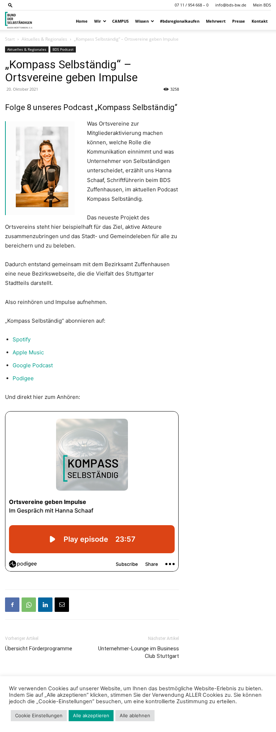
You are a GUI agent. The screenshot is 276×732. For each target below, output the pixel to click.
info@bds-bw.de (230, 5)
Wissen (142, 21)
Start (10, 39)
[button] (10, 5)
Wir (97, 21)
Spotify (22, 339)
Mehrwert (216, 21)
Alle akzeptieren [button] (91, 715)
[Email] (62, 604)
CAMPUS (120, 21)
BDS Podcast (63, 49)
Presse (238, 21)
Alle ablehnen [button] (135, 715)
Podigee (23, 378)
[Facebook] (12, 604)
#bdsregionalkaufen (179, 21)
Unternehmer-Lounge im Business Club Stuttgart (138, 652)
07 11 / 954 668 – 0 (191, 5)
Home (82, 21)
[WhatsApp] (29, 604)
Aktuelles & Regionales (44, 39)
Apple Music (28, 352)
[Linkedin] (45, 604)
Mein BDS (262, 5)
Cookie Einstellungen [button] (39, 715)
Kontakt (260, 21)
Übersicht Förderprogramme (38, 648)
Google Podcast (33, 365)
